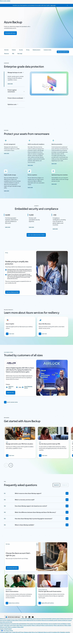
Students (55, 623)
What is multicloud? (36, 625)
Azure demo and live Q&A (6, 622)
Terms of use (34, 632)
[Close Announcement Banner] (67, 5)
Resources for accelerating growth (49, 620)
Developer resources (48, 623)
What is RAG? (20, 627)
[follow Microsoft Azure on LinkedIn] (30, 617)
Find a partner (30, 623)
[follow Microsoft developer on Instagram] (26, 617)
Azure (20, 387)
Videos (17, 625)
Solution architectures (63, 620)
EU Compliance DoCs (55, 632)
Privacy (22, 632)
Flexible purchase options (12, 620)
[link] (6, 50)
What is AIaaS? (67, 625)
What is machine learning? (47, 625)
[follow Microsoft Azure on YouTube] (33, 617)
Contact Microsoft (16, 632)
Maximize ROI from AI (32, 620)
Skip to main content (5, 0)
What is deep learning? (59, 625)
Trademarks (40, 632)
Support (70, 620)
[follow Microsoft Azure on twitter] (23, 617)
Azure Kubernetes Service (28, 387)
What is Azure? (3, 618)
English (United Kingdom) (6, 628)
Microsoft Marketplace (21, 623)
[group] (20, 326)
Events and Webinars (62, 623)
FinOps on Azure (22, 620)
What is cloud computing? (26, 625)
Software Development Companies (8, 623)
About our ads (46, 632)
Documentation (37, 623)
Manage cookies (27, 632)
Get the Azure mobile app (14, 617)
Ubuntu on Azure (10, 387)
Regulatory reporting (65, 632)
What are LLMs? (3, 627)
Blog (42, 623)
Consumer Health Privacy (6, 632)
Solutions (39, 620)
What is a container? (12, 627)
